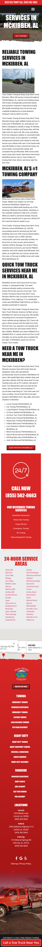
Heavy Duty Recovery (20, 762)
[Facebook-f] (16, 858)
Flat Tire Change (20, 792)
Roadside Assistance (21, 515)
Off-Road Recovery (20, 727)
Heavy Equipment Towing (21, 537)
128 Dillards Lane (21, 813)
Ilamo (28, 598)
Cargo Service (21, 524)
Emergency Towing (21, 528)
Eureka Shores (11, 595)
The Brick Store (32, 586)
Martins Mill (10, 589)
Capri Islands (10, 611)
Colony (29, 570)
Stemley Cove (31, 617)
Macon (29, 603)
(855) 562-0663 (30, 2)
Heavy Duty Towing (21, 520)
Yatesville (9, 570)
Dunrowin (30, 584)
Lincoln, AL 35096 (21, 816)
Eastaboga (9, 617)
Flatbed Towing (20, 717)
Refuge (8, 578)
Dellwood (30, 620)
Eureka (8, 598)
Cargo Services (20, 757)
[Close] (13, 643)
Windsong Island (33, 581)
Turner (29, 589)
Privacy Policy (25, 864)
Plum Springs (10, 614)
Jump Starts (20, 782)
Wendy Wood (31, 600)
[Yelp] (25, 858)
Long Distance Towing (20, 722)
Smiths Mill (9, 592)
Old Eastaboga (32, 572)
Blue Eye (8, 572)
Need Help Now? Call (14, 2)
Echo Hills (9, 575)
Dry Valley (9, 581)
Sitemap (14, 864)
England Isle (10, 620)
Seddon (29, 578)
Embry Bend (31, 592)
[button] (33, 9)
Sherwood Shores (33, 575)
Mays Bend (30, 595)
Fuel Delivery (20, 797)
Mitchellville (31, 606)
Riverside (9, 609)
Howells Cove (31, 609)
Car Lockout (20, 787)
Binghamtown (11, 606)
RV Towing (21, 533)
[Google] (21, 858)
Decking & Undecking (20, 752)
